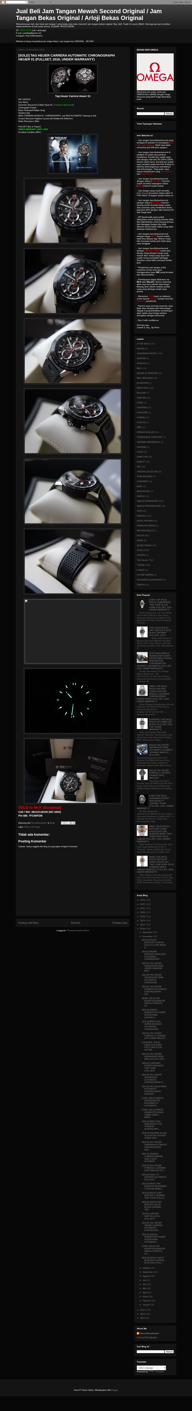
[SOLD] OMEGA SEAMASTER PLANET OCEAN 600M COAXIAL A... (154, 1013)
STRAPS (141, 555)
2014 (143, 1314)
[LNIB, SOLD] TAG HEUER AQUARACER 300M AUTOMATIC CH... (153, 1250)
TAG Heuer (35, 827)
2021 (143, 908)
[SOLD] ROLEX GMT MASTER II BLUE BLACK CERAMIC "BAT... (152, 1206)
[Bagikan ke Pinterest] (73, 823)
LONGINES (142, 481)
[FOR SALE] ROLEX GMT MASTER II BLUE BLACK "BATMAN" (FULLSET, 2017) (160, 631)
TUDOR (140, 565)
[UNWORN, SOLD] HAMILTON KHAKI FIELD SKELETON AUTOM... (152, 1046)
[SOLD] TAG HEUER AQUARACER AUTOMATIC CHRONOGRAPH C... (153, 1078)
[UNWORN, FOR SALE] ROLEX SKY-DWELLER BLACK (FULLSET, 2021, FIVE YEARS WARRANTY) (161, 724)
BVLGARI (141, 393)
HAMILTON (142, 457)
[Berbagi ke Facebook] (70, 823)
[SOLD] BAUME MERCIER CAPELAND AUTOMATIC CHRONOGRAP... (154, 955)
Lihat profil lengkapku (147, 1337)
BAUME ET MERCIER (147, 373)
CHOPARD (142, 407)
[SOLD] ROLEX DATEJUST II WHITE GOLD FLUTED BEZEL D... (154, 944)
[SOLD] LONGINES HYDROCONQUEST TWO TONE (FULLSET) (153, 1067)
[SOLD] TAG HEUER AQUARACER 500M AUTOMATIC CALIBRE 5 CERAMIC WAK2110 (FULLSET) (161, 750)
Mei (145, 1288)
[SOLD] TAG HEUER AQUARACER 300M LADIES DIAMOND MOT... (152, 967)
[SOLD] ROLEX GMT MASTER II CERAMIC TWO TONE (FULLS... (153, 1195)
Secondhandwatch (149, 1333)
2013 (143, 1318)
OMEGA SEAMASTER (147, 501)
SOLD (26, 827)
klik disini (142, 193)
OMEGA (141, 496)
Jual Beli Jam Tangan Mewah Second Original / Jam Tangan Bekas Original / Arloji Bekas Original (89, 14)
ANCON (140, 348)
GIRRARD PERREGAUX (148, 442)
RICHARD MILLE (145, 530)
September (148, 1272)
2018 (143, 920)
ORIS (139, 511)
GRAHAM (141, 447)
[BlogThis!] (65, 823)
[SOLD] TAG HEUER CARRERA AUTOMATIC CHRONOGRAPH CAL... (154, 990)
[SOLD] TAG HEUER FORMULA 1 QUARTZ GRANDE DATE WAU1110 (160, 774)
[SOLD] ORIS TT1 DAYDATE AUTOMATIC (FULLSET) (154, 1177)
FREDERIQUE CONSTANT (149, 437)
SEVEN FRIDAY (144, 545)
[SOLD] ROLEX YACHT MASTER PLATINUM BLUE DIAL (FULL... (153, 1260)
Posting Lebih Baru (28, 923)
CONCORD (142, 412)
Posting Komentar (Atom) (78, 930)
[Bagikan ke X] (68, 823)
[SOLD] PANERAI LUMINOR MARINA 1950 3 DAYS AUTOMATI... (152, 1157)
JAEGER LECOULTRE (147, 471)
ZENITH (140, 584)
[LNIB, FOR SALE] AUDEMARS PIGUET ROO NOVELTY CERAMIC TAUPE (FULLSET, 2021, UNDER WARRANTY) (155, 802)
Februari (147, 1300)
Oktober (147, 1268)
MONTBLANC (143, 491)
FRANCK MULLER (145, 432)
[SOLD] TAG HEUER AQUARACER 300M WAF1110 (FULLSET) (153, 1056)
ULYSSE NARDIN (145, 575)
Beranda (75, 923)
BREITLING (142, 388)
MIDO (139, 486)
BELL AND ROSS (145, 378)
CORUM (141, 417)
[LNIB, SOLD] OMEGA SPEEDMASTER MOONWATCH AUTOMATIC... (152, 1102)
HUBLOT (141, 461)
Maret (146, 1296)
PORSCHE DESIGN (146, 525)
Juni (145, 1284)
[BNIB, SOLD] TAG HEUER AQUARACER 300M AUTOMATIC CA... (153, 1002)
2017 (143, 924)
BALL (139, 368)
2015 (143, 1310)
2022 (143, 904)
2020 (143, 912)
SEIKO (140, 540)
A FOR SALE (143, 343)
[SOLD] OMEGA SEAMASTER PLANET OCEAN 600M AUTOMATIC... (154, 1238)
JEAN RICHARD (144, 476)
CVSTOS (141, 422)
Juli (144, 1280)
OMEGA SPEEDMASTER (149, 506)
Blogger (114, 1390)
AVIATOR (141, 358)
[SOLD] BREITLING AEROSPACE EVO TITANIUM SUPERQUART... (152, 1125)
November (148, 936)
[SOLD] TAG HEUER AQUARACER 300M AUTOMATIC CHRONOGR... (152, 979)
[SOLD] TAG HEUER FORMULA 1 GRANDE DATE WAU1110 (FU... (154, 1168)
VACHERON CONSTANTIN (149, 580)
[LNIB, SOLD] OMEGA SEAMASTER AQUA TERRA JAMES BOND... (152, 1113)
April (145, 1292)
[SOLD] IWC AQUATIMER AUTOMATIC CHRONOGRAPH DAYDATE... (154, 1090)
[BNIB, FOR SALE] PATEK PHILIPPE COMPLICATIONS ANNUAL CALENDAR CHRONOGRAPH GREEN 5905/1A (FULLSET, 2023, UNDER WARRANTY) (153, 694)
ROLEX (140, 535)
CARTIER (141, 398)
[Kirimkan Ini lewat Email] (62, 823)
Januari (146, 1304)
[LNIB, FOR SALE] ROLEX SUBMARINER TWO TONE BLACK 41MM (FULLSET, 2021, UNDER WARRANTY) (160, 604)
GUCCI (140, 452)
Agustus (147, 1276)
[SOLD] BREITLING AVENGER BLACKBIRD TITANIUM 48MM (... (154, 1186)
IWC (139, 466)
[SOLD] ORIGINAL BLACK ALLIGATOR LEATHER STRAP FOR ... (154, 1135)
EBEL (139, 427)
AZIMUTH (141, 363)
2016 (143, 928)
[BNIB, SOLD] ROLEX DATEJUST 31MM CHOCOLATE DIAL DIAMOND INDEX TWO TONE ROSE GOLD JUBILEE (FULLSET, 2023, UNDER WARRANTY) (154, 834)
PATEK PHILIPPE (145, 521)
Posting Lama (119, 923)
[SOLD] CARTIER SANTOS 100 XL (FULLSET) (151, 1216)
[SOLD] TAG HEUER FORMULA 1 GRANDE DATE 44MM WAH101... (154, 1035)
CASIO (140, 402)
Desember (148, 932)
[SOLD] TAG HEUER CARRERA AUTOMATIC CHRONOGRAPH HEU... (154, 1146)
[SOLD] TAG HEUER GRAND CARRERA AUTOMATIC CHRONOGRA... (152, 1226)
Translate (159, 1371)
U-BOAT (141, 570)
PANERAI (141, 516)
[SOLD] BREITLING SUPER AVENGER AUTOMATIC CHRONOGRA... (152, 1025)
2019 (143, 916)
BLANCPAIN (142, 383)
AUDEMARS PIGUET (147, 353)
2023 (143, 900)
